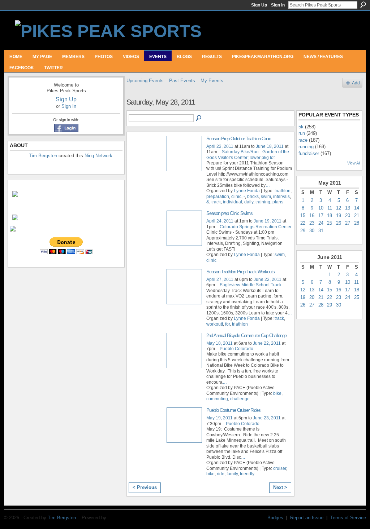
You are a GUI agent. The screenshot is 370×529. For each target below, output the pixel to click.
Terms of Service (348, 517)
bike (277, 393)
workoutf (214, 324)
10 (320, 208)
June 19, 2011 (267, 221)
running (306, 146)
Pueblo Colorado (236, 348)
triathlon (283, 190)
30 (311, 230)
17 (320, 215)
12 (338, 208)
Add (356, 82)
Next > (280, 487)
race (302, 140)
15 (302, 215)
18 (329, 215)
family (232, 473)
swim (266, 196)
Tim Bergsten (43, 155)
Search (363, 4)
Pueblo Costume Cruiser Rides (233, 410)
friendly (247, 473)
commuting (217, 398)
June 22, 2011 (267, 279)
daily (248, 201)
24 (320, 223)
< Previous (145, 487)
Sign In (278, 5)
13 (347, 208)
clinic (236, 196)
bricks (253, 196)
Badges (275, 517)
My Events (212, 80)
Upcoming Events (145, 80)
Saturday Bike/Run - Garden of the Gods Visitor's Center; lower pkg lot (247, 154)
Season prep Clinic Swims (229, 213)
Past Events (182, 80)
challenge (240, 398)
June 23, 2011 (267, 417)
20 (347, 215)
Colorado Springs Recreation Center (256, 226)
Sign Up (259, 5)
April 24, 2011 (219, 221)
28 (356, 223)
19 (338, 215)
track (216, 201)
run (301, 133)
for (227, 324)
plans (277, 201)
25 (329, 223)
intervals (281, 196)
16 (311, 215)
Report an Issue (306, 517)
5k (301, 126)
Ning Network (98, 155)
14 (356, 208)
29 (302, 230)
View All (353, 163)
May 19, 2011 (219, 417)
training (262, 201)
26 (338, 223)
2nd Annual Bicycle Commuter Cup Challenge (246, 335)
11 (329, 208)
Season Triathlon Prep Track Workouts (240, 271)
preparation (217, 196)
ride (220, 473)
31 (320, 230)
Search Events (199, 118)
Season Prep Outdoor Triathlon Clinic (238, 138)
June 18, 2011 (270, 146)
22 (302, 223)
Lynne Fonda (247, 190)
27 (347, 223)
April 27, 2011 (219, 279)
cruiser (279, 468)
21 (356, 215)
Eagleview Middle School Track (250, 284)
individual (232, 201)
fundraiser (308, 153)
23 (311, 223)
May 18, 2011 (219, 343)
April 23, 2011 (219, 146)
